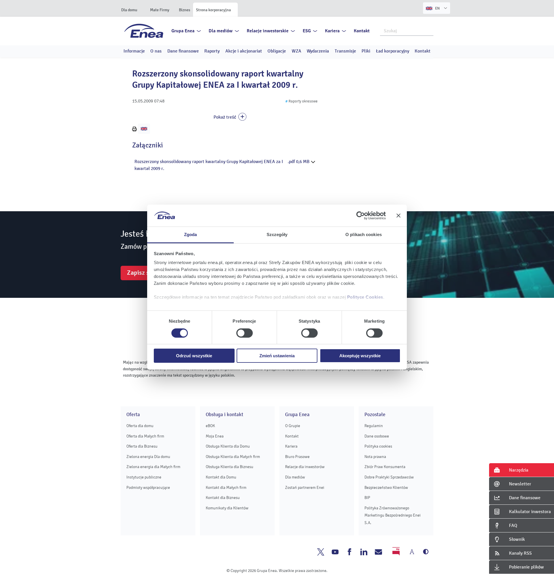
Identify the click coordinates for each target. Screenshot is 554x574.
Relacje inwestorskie (268, 31)
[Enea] (143, 30)
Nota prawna (375, 456)
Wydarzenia (318, 51)
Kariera (332, 31)
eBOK (210, 425)
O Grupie (292, 425)
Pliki (366, 51)
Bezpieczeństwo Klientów (386, 487)
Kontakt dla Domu (221, 477)
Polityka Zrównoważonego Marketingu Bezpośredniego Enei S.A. (392, 515)
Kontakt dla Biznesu (223, 497)
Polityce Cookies (365, 297)
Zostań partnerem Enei (304, 487)
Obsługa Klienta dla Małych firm (233, 456)
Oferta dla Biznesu (142, 446)
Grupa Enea (182, 31)
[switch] (244, 333)
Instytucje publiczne (143, 477)
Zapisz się (140, 273)
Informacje (134, 51)
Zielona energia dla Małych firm (153, 466)
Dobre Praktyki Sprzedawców (389, 477)
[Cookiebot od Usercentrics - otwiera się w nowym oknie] (360, 215)
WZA (296, 51)
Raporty (212, 51)
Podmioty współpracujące (148, 487)
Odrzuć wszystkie (194, 355)
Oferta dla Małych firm (145, 436)
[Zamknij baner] (398, 216)
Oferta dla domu (140, 425)
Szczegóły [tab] (277, 234)
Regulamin (373, 425)
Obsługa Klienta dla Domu (228, 446)
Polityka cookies (378, 446)
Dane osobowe (376, 436)
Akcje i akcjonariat (243, 51)
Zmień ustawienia (277, 355)
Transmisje (345, 51)
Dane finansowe (183, 51)
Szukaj (429, 30)
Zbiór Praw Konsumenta (384, 466)
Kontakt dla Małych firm (226, 487)
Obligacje (276, 51)
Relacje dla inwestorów (305, 466)
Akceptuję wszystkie (360, 355)
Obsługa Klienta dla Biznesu (229, 466)
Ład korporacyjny (392, 51)
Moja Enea (215, 436)
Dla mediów (221, 31)
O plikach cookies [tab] (363, 234)
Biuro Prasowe (297, 456)
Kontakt (362, 31)
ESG (307, 31)
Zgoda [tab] (190, 234)
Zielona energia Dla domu (148, 456)
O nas (156, 51)
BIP (367, 497)
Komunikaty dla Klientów (227, 508)
